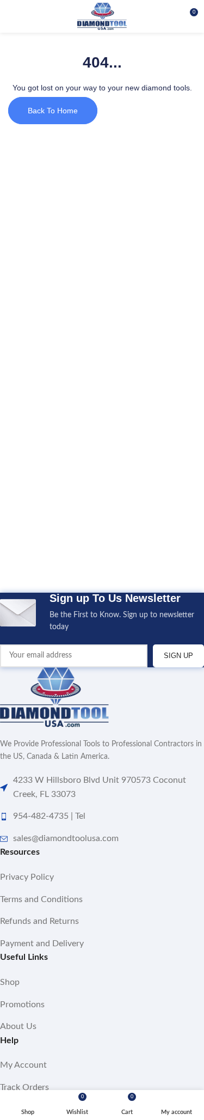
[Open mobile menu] (12, 16)
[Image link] (54, 697)
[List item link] (102, 878)
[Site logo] (101, 16)
